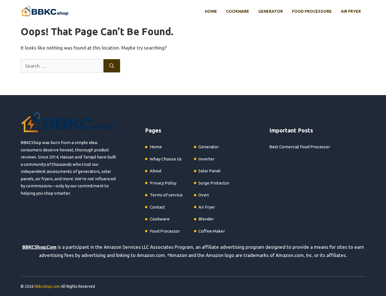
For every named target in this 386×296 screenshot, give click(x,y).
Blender (206, 218)
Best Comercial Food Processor (299, 146)
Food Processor (165, 231)
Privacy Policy (163, 183)
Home (211, 11)
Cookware (237, 11)
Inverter (206, 158)
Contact (157, 207)
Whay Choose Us (166, 158)
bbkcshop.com (47, 286)
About (156, 170)
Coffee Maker (211, 231)
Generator (270, 11)
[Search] (111, 66)
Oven (203, 194)
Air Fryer (351, 11)
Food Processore (312, 11)
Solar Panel (209, 170)
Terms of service (166, 194)
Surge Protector (213, 183)
